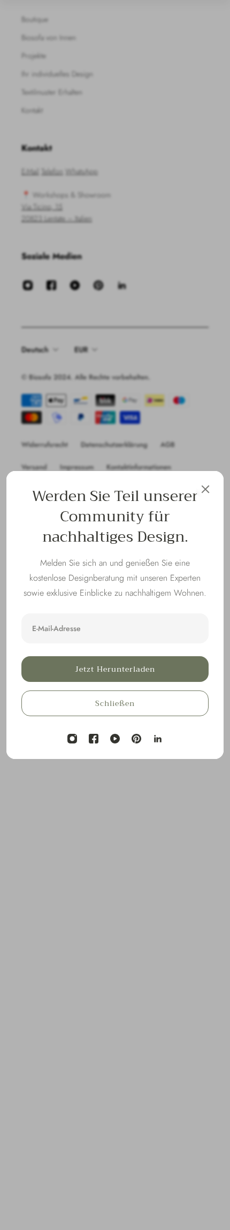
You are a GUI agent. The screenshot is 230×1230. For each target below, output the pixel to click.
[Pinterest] (136, 738)
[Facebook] (93, 738)
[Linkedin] (157, 738)
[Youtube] (115, 738)
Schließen (115, 703)
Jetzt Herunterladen (115, 669)
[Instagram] (72, 738)
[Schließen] (205, 489)
